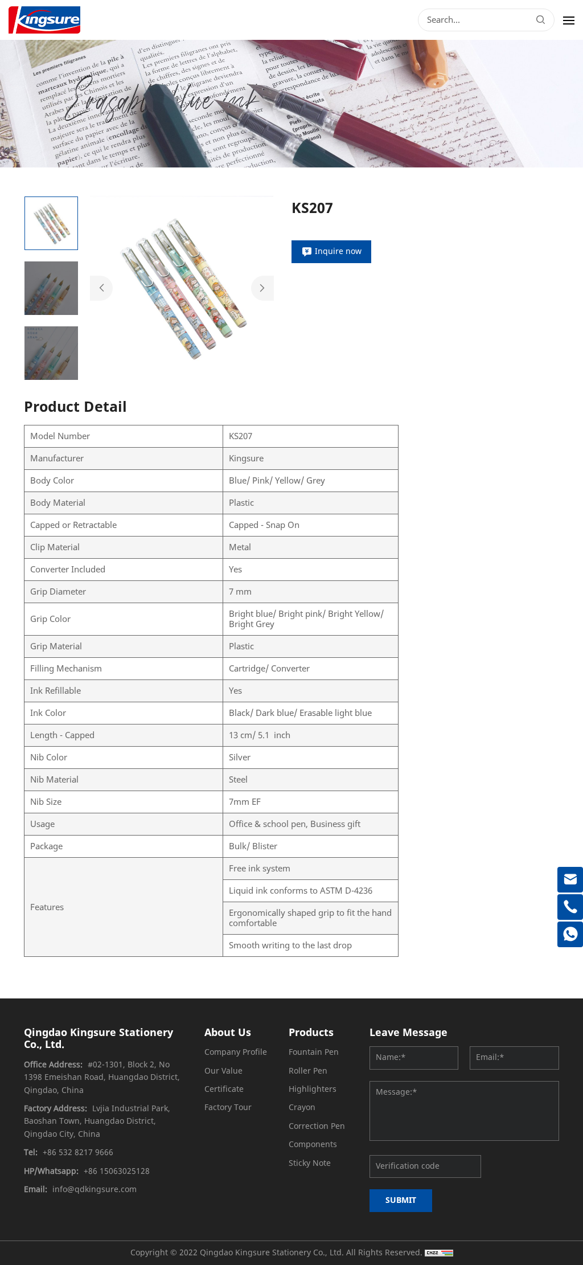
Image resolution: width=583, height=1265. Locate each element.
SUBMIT (400, 1200)
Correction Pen (317, 1126)
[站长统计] (439, 1253)
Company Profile (235, 1052)
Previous (101, 288)
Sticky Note (310, 1163)
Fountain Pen (314, 1052)
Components (313, 1145)
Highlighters (312, 1089)
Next (262, 288)
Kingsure (246, 458)
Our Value (223, 1071)
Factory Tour (228, 1107)
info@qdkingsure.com (94, 1190)
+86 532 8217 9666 (78, 1152)
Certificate (224, 1089)
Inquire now (338, 251)
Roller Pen (308, 1071)
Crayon (302, 1107)
